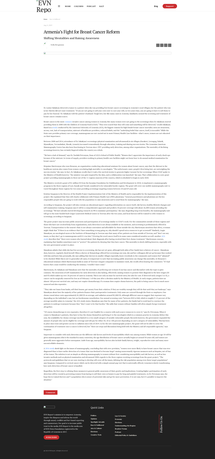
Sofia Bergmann (57, 45)
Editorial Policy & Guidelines (126, 435)
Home (68, 6)
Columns (78, 6)
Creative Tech (96, 435)
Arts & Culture (96, 428)
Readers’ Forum (121, 429)
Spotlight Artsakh (97, 422)
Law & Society (120, 416)
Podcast (91, 6)
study (55, 127)
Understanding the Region (125, 426)
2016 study (49, 348)
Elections (94, 431)
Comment (50, 392)
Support (170, 6)
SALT (101, 6)
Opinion (94, 419)
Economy (118, 419)
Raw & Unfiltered (55, 19)
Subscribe (51, 437)
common (68, 121)
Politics (93, 415)
